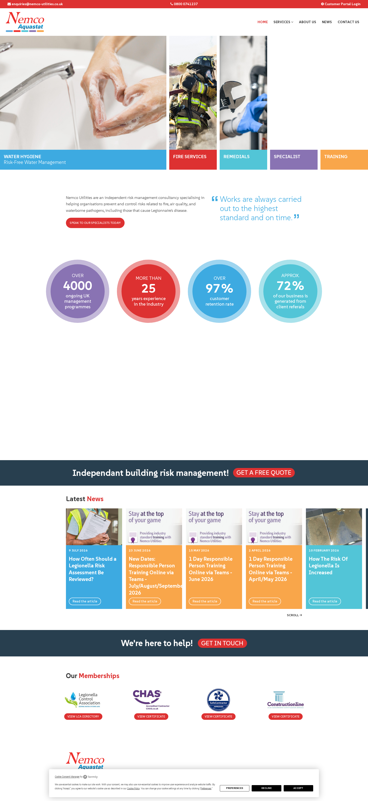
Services (282, 22)
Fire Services (143, 765)
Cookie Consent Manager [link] (67, 777)
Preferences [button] (205, 788)
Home (263, 22)
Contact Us (348, 22)
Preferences (234, 788)
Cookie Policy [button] (133, 788)
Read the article (85, 601)
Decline (266, 788)
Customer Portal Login (342, 4)
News (327, 22)
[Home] (25, 22)
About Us (307, 22)
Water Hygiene (144, 760)
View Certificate (151, 716)
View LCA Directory (83, 716)
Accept (298, 788)
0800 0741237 (185, 4)
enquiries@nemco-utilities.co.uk (37, 4)
